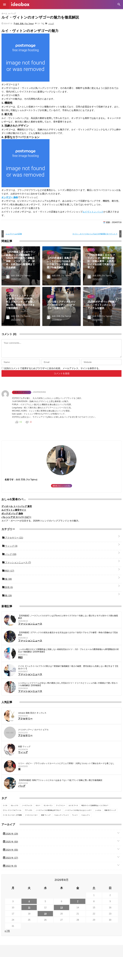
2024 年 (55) (11, 849)
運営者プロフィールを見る (61, 485)
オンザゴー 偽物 (10, 197)
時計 (9, 570)
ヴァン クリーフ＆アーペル (12, 810)
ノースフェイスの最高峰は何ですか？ (48, 810)
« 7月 (7, 931)
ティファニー (60, 805)
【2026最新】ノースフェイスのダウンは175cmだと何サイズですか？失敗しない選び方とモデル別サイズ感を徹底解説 (68, 617)
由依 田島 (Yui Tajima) (24, 23)
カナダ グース (73, 805)
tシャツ (75, 815)
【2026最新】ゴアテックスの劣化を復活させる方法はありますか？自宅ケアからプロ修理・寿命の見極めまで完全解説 (68, 633)
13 (61, 907)
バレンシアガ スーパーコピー (16, 517)
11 (29, 907)
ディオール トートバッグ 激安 (17, 506)
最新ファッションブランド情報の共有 (20, 4)
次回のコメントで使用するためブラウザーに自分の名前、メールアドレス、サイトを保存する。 (52, 368)
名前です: (9, 479)
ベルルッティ (85, 815)
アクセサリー (13, 537)
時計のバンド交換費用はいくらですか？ (94, 805)
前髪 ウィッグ (24, 746)
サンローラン (48, 805)
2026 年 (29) (11, 833)
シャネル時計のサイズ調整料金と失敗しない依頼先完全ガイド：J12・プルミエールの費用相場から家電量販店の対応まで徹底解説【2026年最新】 (68, 650)
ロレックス (14, 805)
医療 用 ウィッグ (110, 810)
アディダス (28, 810)
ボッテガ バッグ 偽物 (12, 513)
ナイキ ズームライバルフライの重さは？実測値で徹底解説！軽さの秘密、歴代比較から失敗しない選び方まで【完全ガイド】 (68, 667)
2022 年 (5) (11, 866)
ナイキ (5, 805)
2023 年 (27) (11, 857)
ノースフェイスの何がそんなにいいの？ (78, 810)
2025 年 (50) (11, 841)
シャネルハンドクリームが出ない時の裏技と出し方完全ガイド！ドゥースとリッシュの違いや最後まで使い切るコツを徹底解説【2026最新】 (68, 684)
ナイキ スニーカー (31, 815)
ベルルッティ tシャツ (61, 815)
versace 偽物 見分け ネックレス (32, 713)
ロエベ (38, 805)
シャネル (98, 810)
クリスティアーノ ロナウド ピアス (33, 730)
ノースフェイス (27, 805)
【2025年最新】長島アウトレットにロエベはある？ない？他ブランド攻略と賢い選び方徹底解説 (60, 780)
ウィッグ (10, 546)
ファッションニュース (17, 562)
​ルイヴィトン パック (92, 211)
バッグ (51, 23)
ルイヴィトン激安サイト (14, 510)
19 (45, 913)
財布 (8, 587)
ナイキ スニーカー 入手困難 (12, 815)
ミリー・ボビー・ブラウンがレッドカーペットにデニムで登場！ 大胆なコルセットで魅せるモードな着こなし (66, 763)
